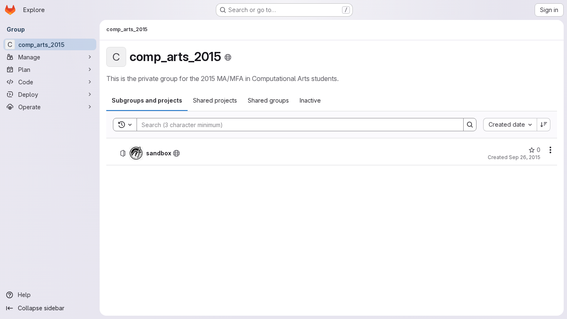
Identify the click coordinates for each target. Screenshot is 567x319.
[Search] (470, 124)
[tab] (147, 100)
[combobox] (510, 124)
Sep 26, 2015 (524, 157)
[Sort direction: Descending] (543, 124)
